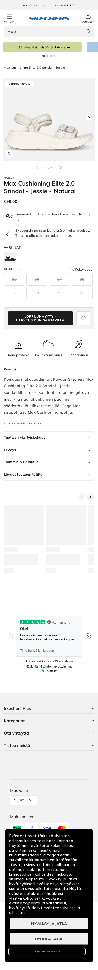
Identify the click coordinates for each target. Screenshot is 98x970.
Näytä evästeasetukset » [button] (47, 951)
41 (59, 293)
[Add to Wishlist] (83, 318)
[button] (88, 18)
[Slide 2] (47, 56)
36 (37, 279)
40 (37, 293)
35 (14, 279)
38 (82, 279)
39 (14, 293)
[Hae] (88, 31)
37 (59, 279)
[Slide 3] (51, 56)
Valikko (9, 22)
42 (82, 293)
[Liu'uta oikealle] (60, 167)
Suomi (20, 800)
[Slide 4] (54, 56)
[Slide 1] (43, 56)
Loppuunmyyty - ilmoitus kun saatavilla (40, 318)
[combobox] (49, 31)
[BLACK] (10, 257)
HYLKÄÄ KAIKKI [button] (49, 938)
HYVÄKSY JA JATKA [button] (49, 923)
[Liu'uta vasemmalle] (37, 167)
